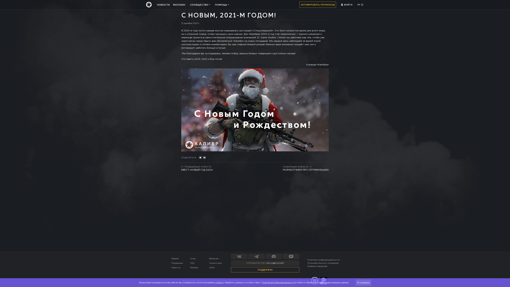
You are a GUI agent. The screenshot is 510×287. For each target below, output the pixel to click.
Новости (175, 267)
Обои (212, 267)
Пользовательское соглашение (323, 263)
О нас (193, 258)
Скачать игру (215, 263)
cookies (219, 282)
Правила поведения (317, 266)
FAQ (192, 263)
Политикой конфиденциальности (278, 282)
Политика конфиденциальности (323, 260)
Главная (174, 258)
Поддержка (177, 263)
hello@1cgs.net (275, 263)
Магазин (194, 267)
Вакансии (213, 258)
